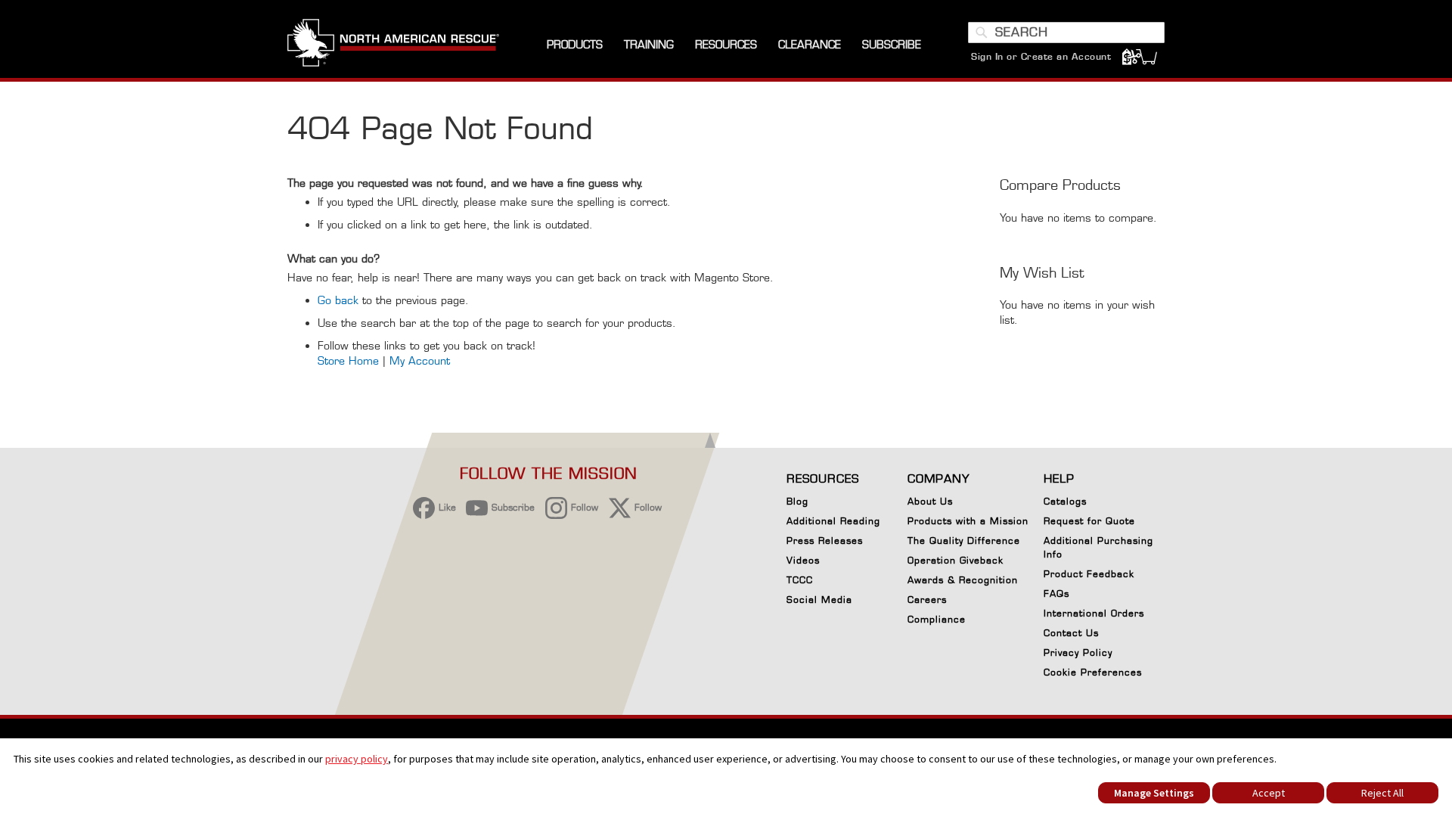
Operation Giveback (956, 560)
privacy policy (356, 759)
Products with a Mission (968, 521)
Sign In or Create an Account (1041, 56)
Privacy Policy (1078, 652)
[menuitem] (574, 45)
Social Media (819, 599)
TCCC (799, 580)
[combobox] (1066, 32)
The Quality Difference (964, 540)
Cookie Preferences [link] (1093, 672)
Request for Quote (1089, 521)
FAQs (1056, 593)
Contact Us (1071, 632)
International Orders (1094, 613)
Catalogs (1065, 501)
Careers (927, 599)
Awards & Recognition (963, 580)
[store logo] (393, 44)
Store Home (348, 360)
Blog (797, 501)
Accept (1268, 793)
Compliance (937, 619)
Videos (803, 560)
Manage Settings (1154, 793)
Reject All (1382, 793)
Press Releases (824, 540)
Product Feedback (1089, 573)
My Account (419, 360)
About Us (930, 501)
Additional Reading (833, 521)
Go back (338, 300)
